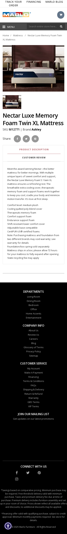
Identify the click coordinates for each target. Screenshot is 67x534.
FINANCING (33, 1)
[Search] (61, 26)
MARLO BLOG (54, 1)
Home (6, 35)
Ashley (36, 129)
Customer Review (34, 157)
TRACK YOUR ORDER (13, 3)
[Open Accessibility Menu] (8, 526)
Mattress (18, 35)
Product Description (34, 149)
